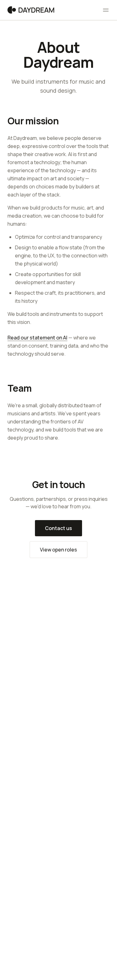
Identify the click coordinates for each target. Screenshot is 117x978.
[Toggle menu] (106, 10)
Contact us (58, 528)
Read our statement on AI (37, 337)
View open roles (58, 549)
